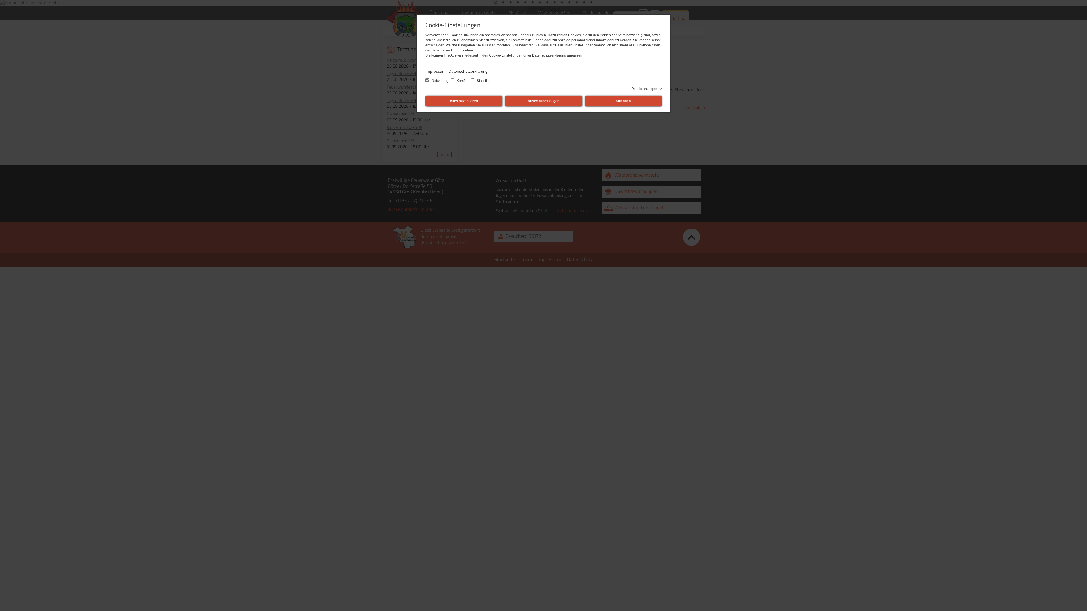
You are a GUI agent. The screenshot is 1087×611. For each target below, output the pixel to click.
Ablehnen (623, 101)
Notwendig (440, 81)
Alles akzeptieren (464, 101)
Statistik (482, 81)
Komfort (462, 81)
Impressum (435, 71)
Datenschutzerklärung (468, 71)
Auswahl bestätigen (543, 101)
